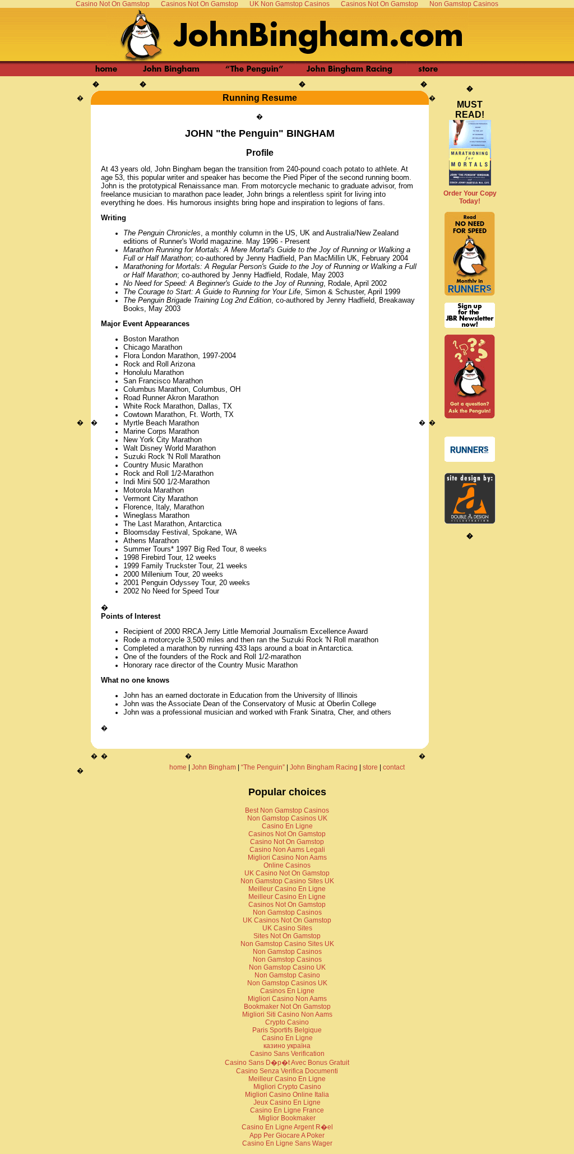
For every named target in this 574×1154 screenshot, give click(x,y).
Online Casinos (287, 865)
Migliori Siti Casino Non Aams (287, 1014)
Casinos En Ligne (287, 991)
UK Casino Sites (287, 928)
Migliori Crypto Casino (287, 1087)
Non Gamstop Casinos (287, 912)
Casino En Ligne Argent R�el (287, 1127)
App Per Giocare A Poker (287, 1135)
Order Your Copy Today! (470, 197)
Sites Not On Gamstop (287, 936)
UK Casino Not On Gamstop (287, 873)
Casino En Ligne (287, 826)
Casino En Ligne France (287, 1110)
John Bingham (214, 767)
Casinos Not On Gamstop (287, 834)
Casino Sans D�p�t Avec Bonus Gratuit (287, 1063)
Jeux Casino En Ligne (287, 1102)
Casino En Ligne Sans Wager (287, 1143)
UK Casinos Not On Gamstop (287, 920)
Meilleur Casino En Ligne (287, 889)
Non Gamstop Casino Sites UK (287, 881)
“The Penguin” (263, 767)
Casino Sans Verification (287, 1054)
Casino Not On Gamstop (287, 842)
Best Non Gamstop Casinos (287, 810)
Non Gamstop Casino (287, 975)
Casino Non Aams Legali (287, 850)
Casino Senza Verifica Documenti (287, 1071)
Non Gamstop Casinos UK (287, 818)
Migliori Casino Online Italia (287, 1095)
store (370, 767)
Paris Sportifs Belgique (287, 1030)
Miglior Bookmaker (287, 1118)
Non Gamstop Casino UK (287, 967)
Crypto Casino (287, 1022)
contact (394, 767)
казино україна (287, 1046)
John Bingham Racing (324, 767)
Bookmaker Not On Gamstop (287, 1007)
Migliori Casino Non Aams (287, 857)
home (178, 767)
